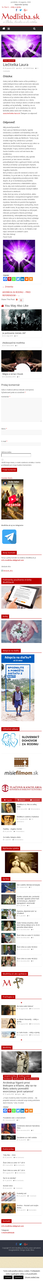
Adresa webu (6, 452)
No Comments (35, 1008)
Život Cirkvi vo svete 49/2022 (27, 959)
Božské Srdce (8, 1186)
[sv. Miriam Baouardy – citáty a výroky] (8, 1019)
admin (20, 68)
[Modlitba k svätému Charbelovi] (9, 815)
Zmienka (7, 286)
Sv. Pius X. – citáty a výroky (11, 7)
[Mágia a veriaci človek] (21, 351)
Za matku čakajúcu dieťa (12, 837)
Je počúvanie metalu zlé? (14, 333)
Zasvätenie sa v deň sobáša (27, 1137)
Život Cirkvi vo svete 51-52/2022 (28, 935)
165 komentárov (35, 809)
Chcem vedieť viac (32, 1277)
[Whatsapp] (14, 279)
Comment (36, 800)
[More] (31, 279)
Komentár (5, 396)
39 (17, 336)
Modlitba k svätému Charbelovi (28, 817)
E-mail (4, 441)
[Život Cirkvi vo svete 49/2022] (8, 958)
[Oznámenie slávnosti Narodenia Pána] (8, 1125)
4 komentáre (32, 1210)
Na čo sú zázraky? (9, 1178)
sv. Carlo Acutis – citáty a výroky (28, 1032)
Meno (4, 429)
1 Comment (18, 1188)
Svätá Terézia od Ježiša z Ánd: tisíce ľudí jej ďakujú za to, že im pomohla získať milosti (28, 925)
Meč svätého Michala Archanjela (28, 885)
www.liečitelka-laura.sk (11, 113)
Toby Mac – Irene (9, 1155)
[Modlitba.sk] (3, 28)
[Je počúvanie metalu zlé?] (21, 310)
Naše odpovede (9, 60)
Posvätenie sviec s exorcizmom (14, 1118)
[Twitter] (18, 279)
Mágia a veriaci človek (12, 374)
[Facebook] (5, 279)
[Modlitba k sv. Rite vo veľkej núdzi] (9, 803)
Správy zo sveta (18, 1079)
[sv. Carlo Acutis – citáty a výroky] (8, 1032)
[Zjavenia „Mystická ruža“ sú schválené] (8, 910)
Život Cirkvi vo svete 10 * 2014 (14, 1163)
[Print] (27, 279)
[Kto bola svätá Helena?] (8, 1006)
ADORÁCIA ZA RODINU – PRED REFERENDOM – (16, 294)
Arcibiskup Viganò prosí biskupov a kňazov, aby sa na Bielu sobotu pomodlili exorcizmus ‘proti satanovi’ (19, 1087)
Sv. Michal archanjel (32, 1079)
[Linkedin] (22, 279)
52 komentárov (18, 839)
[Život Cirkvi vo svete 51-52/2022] (8, 934)
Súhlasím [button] (8, 1277)
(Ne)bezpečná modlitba (13, 342)
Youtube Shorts (6, 478)
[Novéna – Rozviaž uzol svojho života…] (9, 1204)
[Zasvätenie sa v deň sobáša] (8, 1136)
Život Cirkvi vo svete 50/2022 (27, 947)
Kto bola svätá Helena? (25, 1006)
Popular (9, 800)
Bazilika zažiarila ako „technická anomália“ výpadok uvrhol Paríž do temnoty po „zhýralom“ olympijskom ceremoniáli (28, 899)
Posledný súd (21, 1193)
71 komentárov (19, 831)
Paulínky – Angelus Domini (12, 829)
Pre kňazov (7, 1079)
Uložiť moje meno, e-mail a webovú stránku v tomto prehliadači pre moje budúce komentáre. (20, 463)
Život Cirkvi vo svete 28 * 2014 (14, 1170)
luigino (19, 1094)
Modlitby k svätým (24, 1076)
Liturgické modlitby (10, 1076)
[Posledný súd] (9, 1192)
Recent (22, 800)
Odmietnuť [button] (18, 1277)
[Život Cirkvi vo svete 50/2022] (8, 946)
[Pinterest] (9, 279)
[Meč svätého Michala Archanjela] (8, 884)
